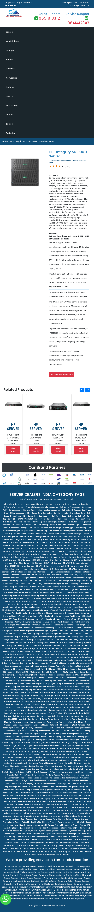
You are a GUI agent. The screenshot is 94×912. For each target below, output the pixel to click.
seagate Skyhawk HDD (18, 672)
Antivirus (6, 754)
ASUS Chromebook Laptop (45, 845)
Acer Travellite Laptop (39, 757)
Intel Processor (41, 728)
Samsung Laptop (20, 722)
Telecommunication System (64, 748)
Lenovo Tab (73, 681)
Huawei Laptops (12, 819)
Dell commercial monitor (23, 545)
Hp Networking (22, 689)
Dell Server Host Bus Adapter (37, 516)
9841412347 (78, 23)
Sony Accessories (29, 819)
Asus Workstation (41, 810)
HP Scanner (21, 642)
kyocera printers (68, 745)
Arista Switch (77, 769)
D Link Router (75, 633)
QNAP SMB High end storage (75, 563)
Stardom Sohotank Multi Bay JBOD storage (71, 575)
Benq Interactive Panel (15, 778)
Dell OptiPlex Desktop (33, 739)
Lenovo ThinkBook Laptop (34, 736)
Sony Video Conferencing (78, 816)
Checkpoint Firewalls (79, 760)
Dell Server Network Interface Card (69, 513)
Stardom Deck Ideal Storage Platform (19, 578)
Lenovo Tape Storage (22, 616)
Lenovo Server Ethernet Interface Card (65, 689)
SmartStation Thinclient (25, 842)
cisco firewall (60, 586)
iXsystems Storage (53, 766)
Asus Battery (50, 851)
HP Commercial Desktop (81, 645)
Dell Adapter (39, 854)
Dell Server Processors (70, 507)
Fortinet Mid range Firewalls (70, 589)
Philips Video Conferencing (32, 775)
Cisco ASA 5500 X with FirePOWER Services (42, 592)
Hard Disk (7, 522)
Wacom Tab (53, 733)
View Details (13, 450)
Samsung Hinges (84, 698)
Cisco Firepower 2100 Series (76, 592)
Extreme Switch (17, 772)
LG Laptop (17, 816)
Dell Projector (28, 551)
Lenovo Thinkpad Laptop (43, 707)
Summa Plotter (37, 839)
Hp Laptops (42, 648)
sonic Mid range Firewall (14, 598)
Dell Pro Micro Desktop (47, 842)
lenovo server (20, 533)
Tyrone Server (45, 831)
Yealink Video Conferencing (54, 786)
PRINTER (44, 554)
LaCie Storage (81, 666)
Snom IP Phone (22, 751)
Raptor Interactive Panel (78, 775)
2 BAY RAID (62, 580)
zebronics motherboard (79, 692)
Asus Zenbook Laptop (31, 828)
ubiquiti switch (77, 757)
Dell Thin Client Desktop (36, 772)
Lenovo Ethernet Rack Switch (56, 622)
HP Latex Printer (55, 713)
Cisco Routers (42, 654)
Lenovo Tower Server (37, 533)
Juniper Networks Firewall (15, 763)
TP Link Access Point (79, 731)
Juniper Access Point (35, 789)
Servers (9, 32)
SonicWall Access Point (13, 831)
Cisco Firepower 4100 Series (15, 595)
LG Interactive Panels (63, 660)
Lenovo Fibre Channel (55, 536)
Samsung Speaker (55, 701)
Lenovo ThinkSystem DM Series (47, 616)
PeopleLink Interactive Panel (61, 834)
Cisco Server (8, 642)
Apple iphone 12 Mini (59, 710)
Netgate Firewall (67, 828)
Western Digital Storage (36, 733)
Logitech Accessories (22, 725)
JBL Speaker (68, 672)
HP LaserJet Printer (58, 557)
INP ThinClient (75, 836)
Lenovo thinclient (70, 772)
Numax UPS (85, 825)
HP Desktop (19, 645)
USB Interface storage (43, 572)
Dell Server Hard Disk (46, 716)
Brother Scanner (39, 675)
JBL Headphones (31, 663)
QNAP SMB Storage (52, 563)
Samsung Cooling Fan (42, 698)
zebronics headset (10, 695)
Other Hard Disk (57, 728)
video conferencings (38, 630)
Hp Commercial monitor (36, 548)
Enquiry (64, 2)
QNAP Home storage (73, 566)
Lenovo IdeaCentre (68, 842)
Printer (9, 114)
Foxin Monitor (64, 822)
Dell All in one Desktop (12, 848)
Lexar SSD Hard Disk (59, 669)
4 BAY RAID (39, 580)
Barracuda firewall (37, 763)
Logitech (53, 630)
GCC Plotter (58, 804)
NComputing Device (79, 710)
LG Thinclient (76, 792)
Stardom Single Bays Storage (31, 745)
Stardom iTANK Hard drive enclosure (54, 578)
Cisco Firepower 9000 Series (42, 595)
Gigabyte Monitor (23, 810)
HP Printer (34, 554)
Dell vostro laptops (58, 642)
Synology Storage (61, 651)
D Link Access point (60, 731)
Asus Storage (39, 678)
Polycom (74, 630)
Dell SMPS (18, 519)
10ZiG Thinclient (61, 792)
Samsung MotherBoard (35, 701)
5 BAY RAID (31, 583)
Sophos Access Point (48, 819)
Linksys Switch (65, 819)
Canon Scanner (61, 639)
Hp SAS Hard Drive (38, 689)
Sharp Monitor (60, 807)
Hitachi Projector (26, 657)
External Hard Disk (49, 754)
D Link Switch (62, 633)
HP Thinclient (54, 772)
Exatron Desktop (24, 845)
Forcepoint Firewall (56, 763)
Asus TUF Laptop (66, 845)
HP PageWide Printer (39, 557)
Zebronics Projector (60, 757)
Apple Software (74, 695)
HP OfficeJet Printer (19, 557)
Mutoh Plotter (71, 804)
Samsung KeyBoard (14, 701)
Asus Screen (77, 851)
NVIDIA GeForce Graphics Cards (71, 686)
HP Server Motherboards (75, 713)
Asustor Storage (18, 760)
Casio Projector (9, 657)
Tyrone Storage (60, 831)
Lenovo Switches (33, 622)
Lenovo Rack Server (56, 533)
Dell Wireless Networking (36, 530)
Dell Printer (49, 739)
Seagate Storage (19, 766)
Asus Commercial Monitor (60, 548)
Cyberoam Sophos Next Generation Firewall (59, 601)
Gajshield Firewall (74, 763)
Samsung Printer (57, 554)
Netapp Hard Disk (75, 722)
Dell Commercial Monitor (47, 545)
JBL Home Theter (53, 672)
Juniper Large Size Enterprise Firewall (41, 610)
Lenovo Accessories (33, 510)
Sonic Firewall (63, 595)
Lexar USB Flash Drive (50, 663)
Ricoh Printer (67, 733)
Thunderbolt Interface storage (68, 572)
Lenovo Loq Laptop (56, 736)
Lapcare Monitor (76, 807)
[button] (82, 390)
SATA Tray (23, 586)
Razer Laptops (68, 813)
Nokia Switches (40, 834)
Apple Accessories (52, 510)
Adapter (13, 586)
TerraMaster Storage (73, 766)
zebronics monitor (58, 692)
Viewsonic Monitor (43, 651)
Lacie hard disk (28, 660)
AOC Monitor (86, 636)
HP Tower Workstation (13, 507)
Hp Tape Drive (39, 633)
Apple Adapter (19, 851)
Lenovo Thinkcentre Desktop (18, 707)
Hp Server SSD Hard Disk (25, 686)
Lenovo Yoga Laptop (13, 713)
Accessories (12, 105)
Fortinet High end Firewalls (44, 589)
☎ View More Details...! (61, 374)
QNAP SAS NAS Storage (60, 560)
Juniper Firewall (40, 607)
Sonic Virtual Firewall (59, 598)
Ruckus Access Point (73, 795)
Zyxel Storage (18, 769)
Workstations (12, 41)
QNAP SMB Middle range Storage (19, 566)
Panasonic (63, 630)
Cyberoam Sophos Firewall (25, 601)
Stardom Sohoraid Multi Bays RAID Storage (30, 575)
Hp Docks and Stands (18, 630)
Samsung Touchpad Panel (77, 701)
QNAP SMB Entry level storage (49, 566)
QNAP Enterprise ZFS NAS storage (33, 560)
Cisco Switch (85, 619)
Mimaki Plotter (27, 804)
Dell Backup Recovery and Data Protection (57, 525)
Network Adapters (41, 748)
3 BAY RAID (50, 580)
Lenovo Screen (68, 848)
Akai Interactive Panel (56, 801)
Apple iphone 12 (41, 710)
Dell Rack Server (83, 519)
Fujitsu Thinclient (72, 789)
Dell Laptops (42, 642)
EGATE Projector (21, 554)
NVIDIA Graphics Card (17, 757)
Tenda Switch (82, 828)
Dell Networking (79, 528)
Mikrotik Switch (35, 760)
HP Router (72, 522)
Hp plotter (21, 731)
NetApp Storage (36, 766)
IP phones (33, 613)
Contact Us (83, 5)
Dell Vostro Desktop (75, 736)
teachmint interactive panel (33, 825)
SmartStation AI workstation (59, 839)
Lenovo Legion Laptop (12, 580)
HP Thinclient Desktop (36, 645)
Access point (62, 707)
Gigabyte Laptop (31, 816)
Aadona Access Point (55, 775)
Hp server (17, 522)
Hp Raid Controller (25, 681)
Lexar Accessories (13, 666)
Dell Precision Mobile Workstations (36, 504)
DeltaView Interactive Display (37, 798)
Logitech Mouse (41, 725)
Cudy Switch (31, 831)
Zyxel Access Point (54, 789)
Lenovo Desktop (56, 648)
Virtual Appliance (69, 604)
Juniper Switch (63, 769)
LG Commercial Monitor (42, 625)
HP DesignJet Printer (79, 639)
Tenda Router (23, 839)
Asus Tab (62, 681)
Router (68, 648)
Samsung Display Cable (65, 698)
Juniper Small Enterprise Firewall (64, 607)
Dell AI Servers (52, 745)
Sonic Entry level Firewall (38, 598)
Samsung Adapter (22, 698)
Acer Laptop (52, 704)
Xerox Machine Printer (66, 739)
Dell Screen (81, 848)
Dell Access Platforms (59, 530)
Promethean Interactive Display (49, 784)
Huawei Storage (81, 819)
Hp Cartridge (47, 695)
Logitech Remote (77, 725)
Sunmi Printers (32, 754)
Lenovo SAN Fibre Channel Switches (18, 619)
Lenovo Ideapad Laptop (35, 713)
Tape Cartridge (22, 636)
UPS (85, 754)
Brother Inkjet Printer (41, 742)
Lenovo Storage (74, 533)
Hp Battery (28, 728)
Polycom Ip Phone (70, 825)
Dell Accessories (77, 707)
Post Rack (44, 692)
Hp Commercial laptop (57, 645)
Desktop (10, 96)
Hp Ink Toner (60, 695)
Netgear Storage (27, 648)
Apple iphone (27, 710)
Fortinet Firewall (45, 586)
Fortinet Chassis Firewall (79, 586)
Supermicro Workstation (28, 807)
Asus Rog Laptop (12, 828)
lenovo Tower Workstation (61, 666)
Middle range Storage (38, 569)
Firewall (9, 59)
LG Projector (32, 639)
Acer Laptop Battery (56, 722)
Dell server (51, 519)
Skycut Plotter (49, 822)
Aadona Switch (48, 769)
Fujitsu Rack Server (12, 813)
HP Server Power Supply (49, 719)
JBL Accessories (15, 663)
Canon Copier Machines (39, 731)
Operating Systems (39, 751)
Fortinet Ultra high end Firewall (16, 589)
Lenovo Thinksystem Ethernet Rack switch (69, 654)
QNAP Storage (9, 560)
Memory (81, 745)
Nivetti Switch (78, 822)
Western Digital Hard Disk (70, 754)
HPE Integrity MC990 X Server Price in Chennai (32, 141)
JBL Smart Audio (37, 672)
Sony (81, 630)
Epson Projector (58, 551)
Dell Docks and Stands (68, 542)
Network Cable (71, 619)
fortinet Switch (11, 775)
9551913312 (49, 18)
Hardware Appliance (50, 604)
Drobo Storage (32, 769)
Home (5, 141)
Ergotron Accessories (15, 639)
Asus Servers (29, 848)
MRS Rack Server (44, 660)
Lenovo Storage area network (52, 613)
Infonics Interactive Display (64, 798)
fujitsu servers (84, 810)
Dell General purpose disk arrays (44, 528)
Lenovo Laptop (11, 648)
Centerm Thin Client (44, 792)
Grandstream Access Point (49, 795)
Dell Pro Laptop (82, 845)
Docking (74, 583)
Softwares (82, 751)
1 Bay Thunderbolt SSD (48, 583)
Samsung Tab (50, 681)
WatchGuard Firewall (69, 610)
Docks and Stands (48, 542)
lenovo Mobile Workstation (35, 666)
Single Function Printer (20, 742)
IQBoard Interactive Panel (33, 801)
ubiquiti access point (78, 786)
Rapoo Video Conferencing (40, 778)
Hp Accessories (16, 510)
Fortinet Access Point (26, 795)
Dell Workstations (11, 504)
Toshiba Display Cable (35, 704)
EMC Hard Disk (19, 719)
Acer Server (80, 672)
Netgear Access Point (13, 733)
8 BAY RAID (28, 580)
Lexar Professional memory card (76, 663)
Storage (10, 50)
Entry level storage (58, 569)
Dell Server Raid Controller (40, 513)
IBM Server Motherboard (68, 716)
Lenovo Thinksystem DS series (48, 619)
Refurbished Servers (59, 725)
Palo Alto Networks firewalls (56, 760)
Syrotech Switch (76, 831)
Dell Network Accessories (73, 510)
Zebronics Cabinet (76, 516)
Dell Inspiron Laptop (78, 642)
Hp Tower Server (31, 522)
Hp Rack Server (47, 522)
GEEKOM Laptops (50, 828)
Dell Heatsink (32, 542)
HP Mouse (17, 736)
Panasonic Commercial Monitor (38, 628)
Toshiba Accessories (13, 704)
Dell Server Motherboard (24, 716)
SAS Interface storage (21, 572)
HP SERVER (13, 426)
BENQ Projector (74, 551)
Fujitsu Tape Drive (73, 784)
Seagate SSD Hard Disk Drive (78, 539)
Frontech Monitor (76, 801)
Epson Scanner (46, 639)
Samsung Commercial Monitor (69, 625)
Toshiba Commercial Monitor (67, 628)
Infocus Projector (43, 657)
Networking (11, 78)
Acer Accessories (37, 722)
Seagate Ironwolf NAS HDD (37, 669)
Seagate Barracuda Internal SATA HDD (66, 675)
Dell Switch (19, 622)
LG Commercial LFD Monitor (65, 657)
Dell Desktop (72, 636)
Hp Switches (60, 522)
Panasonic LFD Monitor (13, 669)
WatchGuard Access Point (15, 822)
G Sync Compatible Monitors (62, 683)
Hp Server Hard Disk (46, 686)
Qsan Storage (85, 772)
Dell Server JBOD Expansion (24, 525)
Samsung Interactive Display (63, 751)
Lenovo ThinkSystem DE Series (76, 616)
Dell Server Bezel (59, 516)
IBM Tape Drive (24, 633)
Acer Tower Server (22, 675)
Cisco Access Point (24, 651)
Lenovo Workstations (80, 504)
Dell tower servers (66, 519)
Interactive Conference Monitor (74, 704)
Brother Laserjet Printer (21, 678)
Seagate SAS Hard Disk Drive (51, 539)
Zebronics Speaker (29, 692)
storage (82, 522)
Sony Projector (42, 551)
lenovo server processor (36, 683)
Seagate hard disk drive (25, 539)
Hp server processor (30, 695)
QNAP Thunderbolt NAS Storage (28, 563)
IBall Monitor (47, 807)
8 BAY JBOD (73, 580)
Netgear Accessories (40, 636)
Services (73, 2)
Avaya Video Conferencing (34, 781)
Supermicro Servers (51, 813)
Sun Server (32, 719)
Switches (10, 68)
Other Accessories (18, 513)
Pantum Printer (73, 728)
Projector (10, 133)
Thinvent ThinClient (58, 836)
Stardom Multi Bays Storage (65, 742)
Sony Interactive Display (22, 784)
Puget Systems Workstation (63, 810)
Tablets (9, 123)
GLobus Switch (54, 825)
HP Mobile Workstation (35, 507)
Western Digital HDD (56, 678)
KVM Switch (16, 728)
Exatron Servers (24, 834)
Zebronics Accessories (77, 678)
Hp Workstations (61, 504)
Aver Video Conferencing (59, 781)
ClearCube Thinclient (23, 792)
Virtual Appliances (23, 607)
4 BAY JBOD (85, 580)
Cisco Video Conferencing (28, 786)
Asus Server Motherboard (48, 848)
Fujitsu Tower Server (32, 813)
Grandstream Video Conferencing (32, 836)
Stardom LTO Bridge (82, 578)
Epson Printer (72, 554)
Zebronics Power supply (14, 542)
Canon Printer (75, 557)
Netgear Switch (58, 636)
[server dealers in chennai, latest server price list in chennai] (14, 12)
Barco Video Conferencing (66, 778)
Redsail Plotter (35, 822)
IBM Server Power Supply (73, 719)
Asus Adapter (64, 851)
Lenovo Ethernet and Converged (29, 536)
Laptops (10, 87)
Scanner (87, 557)
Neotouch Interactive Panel (53, 816)
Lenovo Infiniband (74, 536)
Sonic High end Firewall (81, 595)
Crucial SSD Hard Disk (21, 748)
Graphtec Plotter (43, 804)
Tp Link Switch (18, 754)
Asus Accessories (35, 851)
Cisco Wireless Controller (22, 654)
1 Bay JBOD (64, 583)
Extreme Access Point (14, 789)
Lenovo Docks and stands (71, 545)
